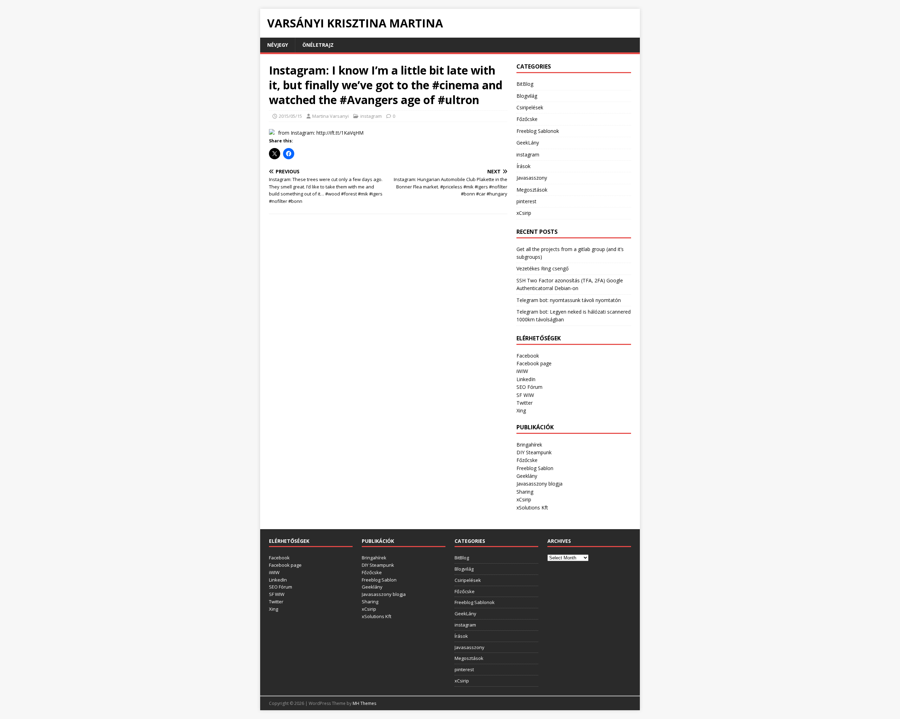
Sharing (524, 491)
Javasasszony (531, 177)
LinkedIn (525, 379)
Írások (523, 166)
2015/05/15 (290, 116)
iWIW (522, 371)
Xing (521, 410)
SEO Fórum (529, 387)
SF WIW (525, 395)
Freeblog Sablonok (537, 131)
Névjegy (277, 44)
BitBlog (524, 84)
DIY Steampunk (534, 452)
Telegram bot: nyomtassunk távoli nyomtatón (568, 300)
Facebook (527, 355)
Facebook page (534, 363)
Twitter (524, 402)
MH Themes (364, 703)
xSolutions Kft (532, 507)
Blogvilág (526, 95)
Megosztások (531, 189)
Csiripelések (529, 107)
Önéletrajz (318, 44)
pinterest (526, 201)
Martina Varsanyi (330, 116)
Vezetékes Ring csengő (542, 268)
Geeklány (526, 476)
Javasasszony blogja (539, 483)
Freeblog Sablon (534, 468)
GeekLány (527, 142)
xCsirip (523, 213)
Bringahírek (529, 444)
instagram (371, 116)
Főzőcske (527, 119)
